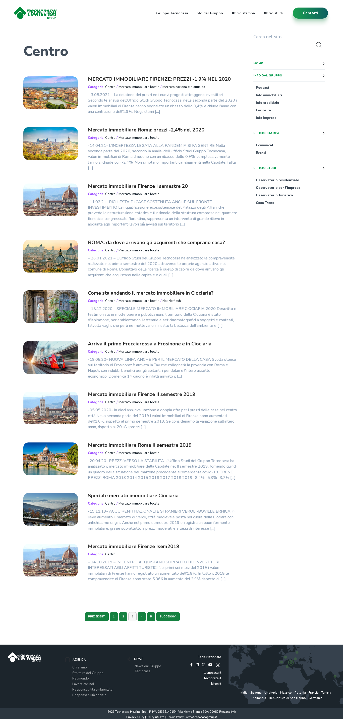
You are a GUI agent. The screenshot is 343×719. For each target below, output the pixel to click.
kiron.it (216, 684)
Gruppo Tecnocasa (172, 13)
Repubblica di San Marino (287, 698)
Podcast (262, 87)
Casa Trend (265, 203)
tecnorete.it (212, 678)
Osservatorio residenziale (277, 180)
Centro (110, 87)
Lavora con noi (83, 684)
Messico (286, 693)
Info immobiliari (269, 95)
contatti (310, 13)
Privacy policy (135, 717)
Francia (314, 693)
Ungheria (270, 693)
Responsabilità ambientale (92, 689)
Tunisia (326, 693)
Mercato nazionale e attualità (183, 87)
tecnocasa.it (212, 672)
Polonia (300, 693)
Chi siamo (79, 667)
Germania (315, 698)
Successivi (168, 616)
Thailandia (258, 698)
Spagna (256, 693)
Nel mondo (80, 678)
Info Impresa (266, 118)
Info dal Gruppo (209, 13)
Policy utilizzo (155, 717)
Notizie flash (171, 301)
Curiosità (263, 110)
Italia (244, 693)
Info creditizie (267, 103)
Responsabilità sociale (89, 695)
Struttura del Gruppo (87, 673)
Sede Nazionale (209, 657)
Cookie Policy (175, 717)
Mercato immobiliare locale (139, 87)
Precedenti (96, 616)
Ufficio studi (272, 13)
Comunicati (265, 145)
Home (258, 63)
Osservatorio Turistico (274, 195)
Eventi (261, 153)
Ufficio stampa (243, 13)
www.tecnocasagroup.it (201, 717)
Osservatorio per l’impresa (278, 188)
